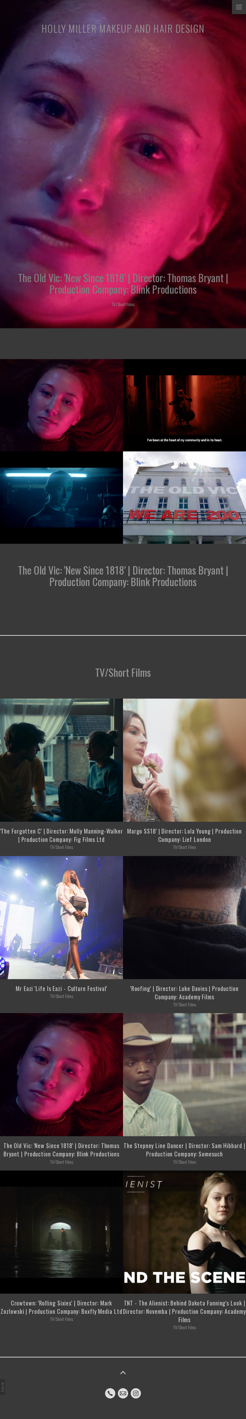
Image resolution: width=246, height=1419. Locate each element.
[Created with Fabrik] (2, 1387)
